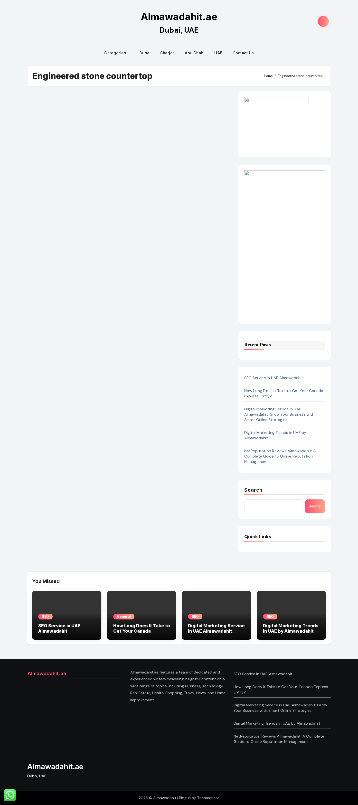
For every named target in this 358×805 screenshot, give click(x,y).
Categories (115, 52)
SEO (45, 616)
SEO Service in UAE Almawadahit (273, 377)
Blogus (185, 797)
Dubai (145, 52)
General (124, 616)
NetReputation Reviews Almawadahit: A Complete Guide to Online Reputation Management (280, 456)
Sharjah (167, 52)
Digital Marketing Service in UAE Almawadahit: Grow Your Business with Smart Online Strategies (279, 414)
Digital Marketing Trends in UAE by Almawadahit (291, 628)
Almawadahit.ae (179, 17)
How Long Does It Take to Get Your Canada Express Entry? (141, 631)
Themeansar (208, 797)
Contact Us (243, 52)
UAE (218, 52)
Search (253, 490)
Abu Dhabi (195, 52)
